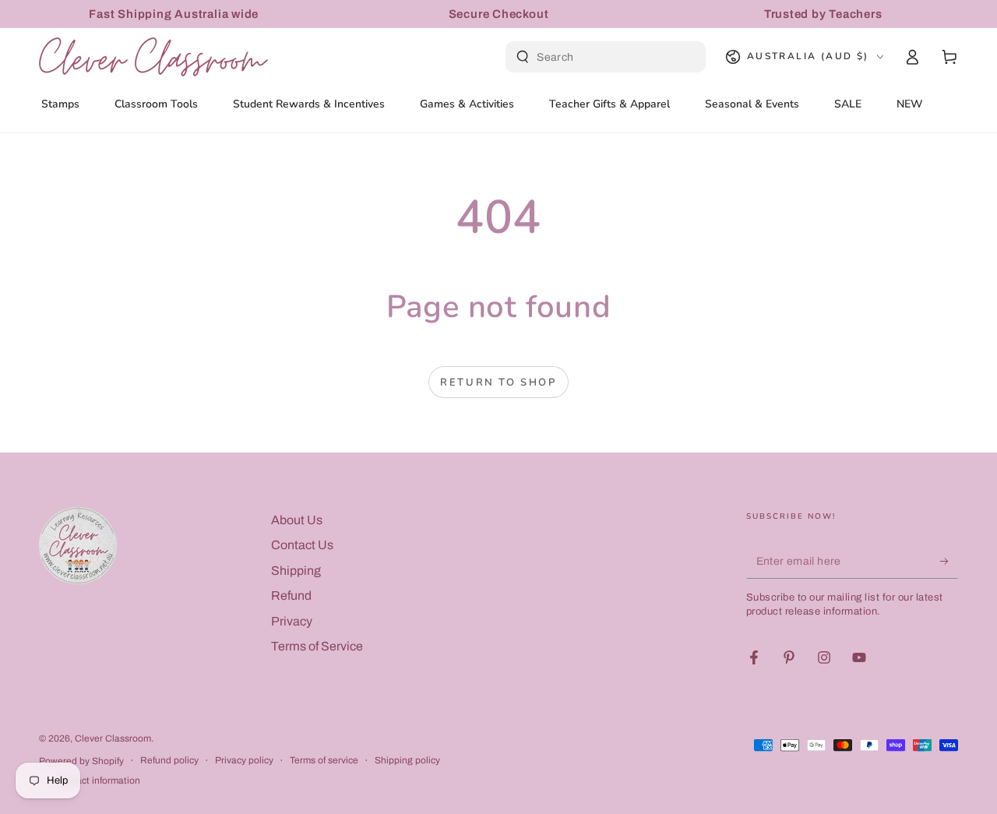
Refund (291, 595)
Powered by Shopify (81, 761)
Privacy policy (244, 760)
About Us (296, 520)
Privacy (291, 621)
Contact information (97, 780)
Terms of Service (317, 646)
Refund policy (169, 760)
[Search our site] (522, 57)
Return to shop (498, 382)
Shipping (296, 570)
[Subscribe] (949, 561)
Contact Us (302, 544)
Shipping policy (407, 760)
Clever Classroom (113, 738)
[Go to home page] (153, 56)
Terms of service (324, 760)
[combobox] (607, 56)
